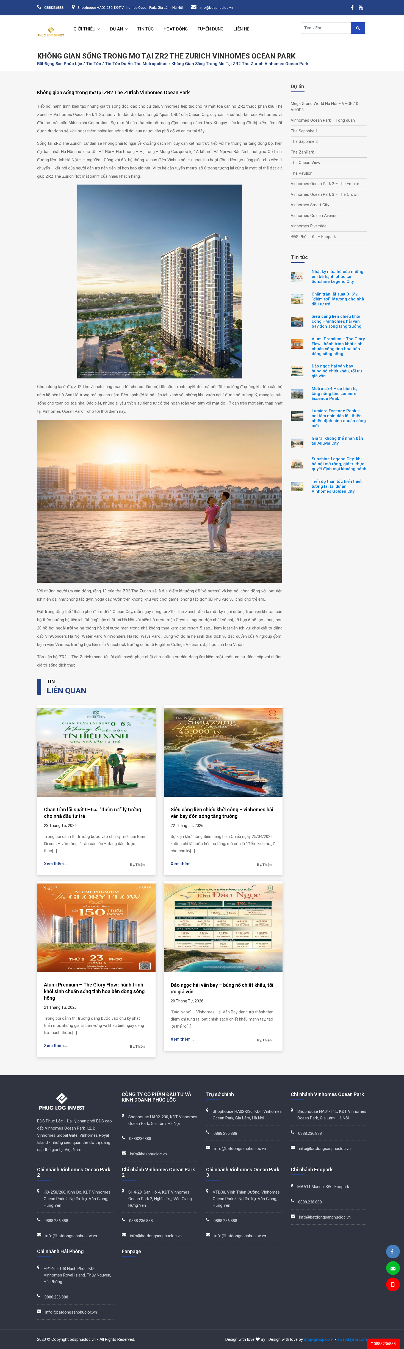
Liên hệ (241, 29)
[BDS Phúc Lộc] (392, 1252)
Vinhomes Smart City (310, 204)
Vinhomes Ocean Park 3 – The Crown (325, 194)
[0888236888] (392, 1285)
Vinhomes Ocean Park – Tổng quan (323, 120)
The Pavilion (301, 173)
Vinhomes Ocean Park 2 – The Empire (325, 183)
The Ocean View (305, 162)
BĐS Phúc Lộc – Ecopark (313, 236)
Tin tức (145, 29)
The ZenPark (302, 152)
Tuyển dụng (210, 29)
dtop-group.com (318, 1339)
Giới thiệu (84, 29)
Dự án (116, 29)
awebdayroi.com (352, 1339)
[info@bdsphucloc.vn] (393, 1268)
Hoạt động (176, 29)
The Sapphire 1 (304, 131)
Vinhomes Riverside (308, 226)
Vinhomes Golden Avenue (314, 215)
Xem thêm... (55, 863)
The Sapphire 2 (304, 141)
